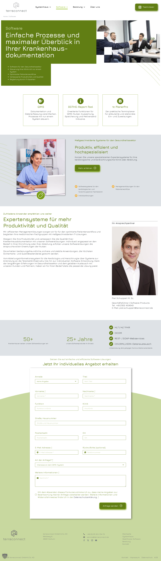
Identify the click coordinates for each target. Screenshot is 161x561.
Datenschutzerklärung (85, 497)
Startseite (126, 534)
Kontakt (125, 544)
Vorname (40, 391)
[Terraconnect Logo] (16, 3)
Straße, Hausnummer (45, 418)
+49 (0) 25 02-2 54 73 (96, 534)
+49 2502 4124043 (125, 305)
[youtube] (96, 540)
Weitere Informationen (47, 472)
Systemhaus (128, 536)
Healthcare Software (131, 539)
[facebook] (84, 540)
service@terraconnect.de (98, 537)
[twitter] (88, 540)
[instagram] (92, 540)
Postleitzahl (41, 433)
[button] (5, 556)
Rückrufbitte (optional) (94, 447)
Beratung (126, 541)
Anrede (39, 376)
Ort (84, 433)
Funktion (39, 403)
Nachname (89, 391)
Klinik (85, 403)
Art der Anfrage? (44, 460)
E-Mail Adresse (43, 447)
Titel (85, 376)
